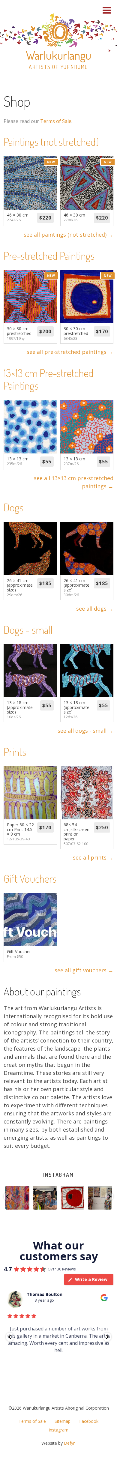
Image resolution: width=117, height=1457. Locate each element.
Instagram (58, 1174)
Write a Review (91, 1279)
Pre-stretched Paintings (49, 255)
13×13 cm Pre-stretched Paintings (49, 379)
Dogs (13, 507)
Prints (15, 751)
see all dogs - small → (85, 730)
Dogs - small (28, 629)
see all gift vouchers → (84, 970)
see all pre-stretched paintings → (70, 351)
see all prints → (93, 857)
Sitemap (62, 1421)
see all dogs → (94, 608)
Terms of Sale (55, 121)
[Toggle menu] (106, 10)
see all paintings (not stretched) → (68, 234)
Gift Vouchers (30, 878)
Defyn (70, 1443)
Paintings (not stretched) (51, 141)
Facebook (88, 1421)
